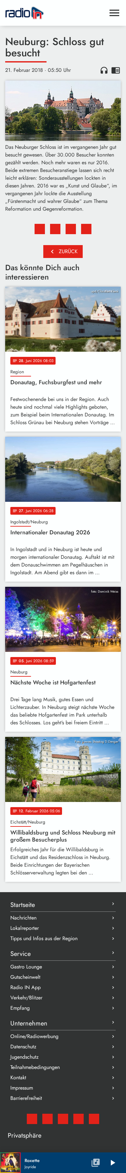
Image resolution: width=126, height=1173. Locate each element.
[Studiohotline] (94, 1119)
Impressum (21, 1088)
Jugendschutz (24, 1057)
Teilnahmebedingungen (35, 1067)
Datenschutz (23, 1046)
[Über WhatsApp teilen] (71, 229)
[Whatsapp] (78, 1119)
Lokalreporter (24, 928)
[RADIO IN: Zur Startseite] (55, 12)
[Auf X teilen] (55, 229)
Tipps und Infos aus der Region (44, 938)
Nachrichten (23, 917)
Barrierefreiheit (26, 1098)
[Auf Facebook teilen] (40, 229)
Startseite (22, 905)
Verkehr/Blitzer (26, 997)
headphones (104, 70)
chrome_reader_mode (115, 70)
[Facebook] (47, 1119)
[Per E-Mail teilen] (86, 229)
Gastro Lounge (26, 966)
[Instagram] (63, 1119)
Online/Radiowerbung (34, 1036)
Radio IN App (25, 987)
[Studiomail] (32, 1119)
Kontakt (18, 1077)
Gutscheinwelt (25, 977)
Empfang (20, 1008)
